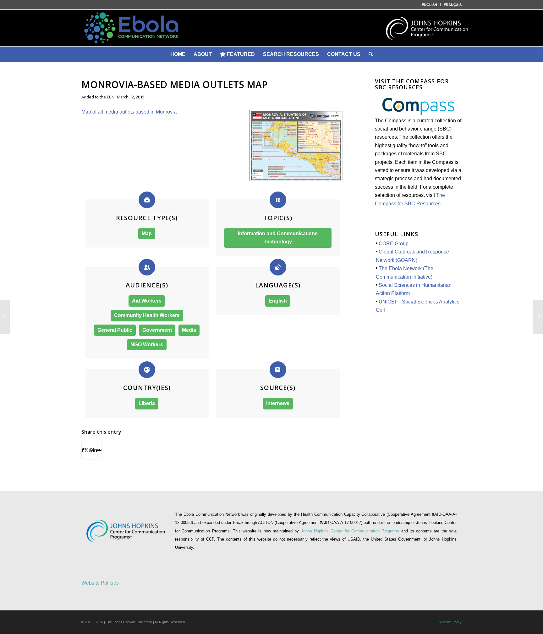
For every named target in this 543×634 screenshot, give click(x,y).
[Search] (371, 54)
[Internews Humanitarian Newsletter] (5, 317)
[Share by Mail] (99, 450)
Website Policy (450, 622)
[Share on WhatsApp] (91, 450)
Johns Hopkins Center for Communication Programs (351, 531)
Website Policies (100, 583)
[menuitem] (430, 4)
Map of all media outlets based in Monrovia (129, 111)
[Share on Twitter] (86, 450)
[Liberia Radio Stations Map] (538, 317)
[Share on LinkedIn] (95, 450)
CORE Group (394, 243)
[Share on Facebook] (83, 450)
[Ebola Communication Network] (271, 28)
